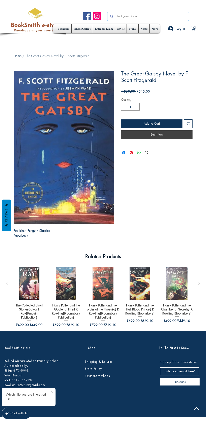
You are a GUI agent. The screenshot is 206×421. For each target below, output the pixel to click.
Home (17, 56)
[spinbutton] (130, 106)
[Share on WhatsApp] (139, 152)
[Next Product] (199, 366)
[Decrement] (124, 106)
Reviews (6, 215)
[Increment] (136, 106)
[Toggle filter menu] (176, 299)
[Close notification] (52, 392)
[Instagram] (97, 16)
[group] (103, 380)
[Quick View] (29, 366)
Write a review (146, 260)
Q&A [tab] (57, 287)
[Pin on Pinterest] (131, 152)
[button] (82, 28)
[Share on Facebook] (123, 152)
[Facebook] (87, 16)
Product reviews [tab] (35, 287)
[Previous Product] (6, 366)
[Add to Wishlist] (188, 123)
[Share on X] (146, 152)
